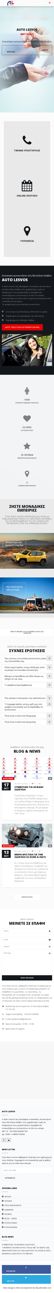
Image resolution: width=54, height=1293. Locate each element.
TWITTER (28, 1280)
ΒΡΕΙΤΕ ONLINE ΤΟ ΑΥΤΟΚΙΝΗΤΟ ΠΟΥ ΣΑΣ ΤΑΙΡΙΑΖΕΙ (27, 632)
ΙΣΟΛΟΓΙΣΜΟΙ (10, 1223)
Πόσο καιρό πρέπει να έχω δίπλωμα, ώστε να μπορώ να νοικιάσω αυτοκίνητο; (25, 668)
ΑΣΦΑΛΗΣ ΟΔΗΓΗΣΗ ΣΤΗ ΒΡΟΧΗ (17, 1253)
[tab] (27, 660)
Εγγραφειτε (10, 1178)
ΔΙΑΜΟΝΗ (8, 1209)
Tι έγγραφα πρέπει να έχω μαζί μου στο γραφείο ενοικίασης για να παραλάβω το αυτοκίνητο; (24, 707)
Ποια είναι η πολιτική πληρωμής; (20, 715)
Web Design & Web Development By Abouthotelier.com (27, 1288)
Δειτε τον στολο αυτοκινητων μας (22, 327)
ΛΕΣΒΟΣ (8, 1214)
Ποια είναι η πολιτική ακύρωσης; (20, 722)
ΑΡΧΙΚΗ (7, 1196)
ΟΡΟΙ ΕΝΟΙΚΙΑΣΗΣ (12, 1205)
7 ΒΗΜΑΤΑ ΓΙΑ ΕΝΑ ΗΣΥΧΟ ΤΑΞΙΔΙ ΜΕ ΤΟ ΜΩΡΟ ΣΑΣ (25, 1247)
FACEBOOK (28, 1270)
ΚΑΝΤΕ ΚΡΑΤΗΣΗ (27, 51)
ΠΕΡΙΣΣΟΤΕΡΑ (27, 897)
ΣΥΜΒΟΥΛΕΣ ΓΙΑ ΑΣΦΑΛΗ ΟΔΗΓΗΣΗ (28, 788)
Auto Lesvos (22, 783)
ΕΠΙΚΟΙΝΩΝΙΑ (10, 1227)
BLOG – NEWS (10, 1218)
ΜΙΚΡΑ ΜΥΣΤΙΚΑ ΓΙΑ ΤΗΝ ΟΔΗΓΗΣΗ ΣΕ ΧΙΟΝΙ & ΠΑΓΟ (30, 856)
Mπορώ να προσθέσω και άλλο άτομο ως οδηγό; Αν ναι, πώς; (24, 677)
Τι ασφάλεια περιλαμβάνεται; (18, 685)
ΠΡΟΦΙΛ (8, 1201)
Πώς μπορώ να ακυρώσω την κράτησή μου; (25, 698)
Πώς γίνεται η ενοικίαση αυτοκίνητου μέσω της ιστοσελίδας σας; (25, 660)
